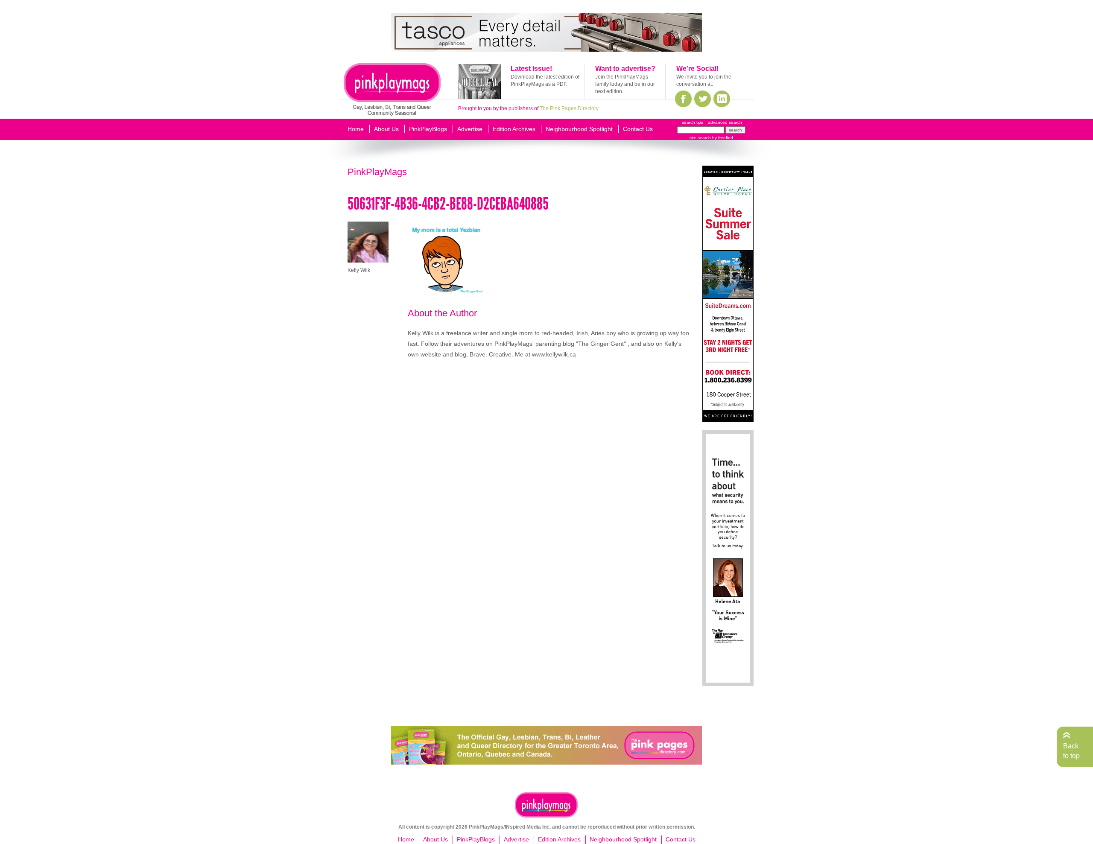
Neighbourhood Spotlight (579, 129)
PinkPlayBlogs (428, 129)
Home (356, 129)
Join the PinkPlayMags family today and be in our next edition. (625, 84)
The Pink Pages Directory (569, 108)
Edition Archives (514, 129)
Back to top (1071, 750)
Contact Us (638, 129)
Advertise (469, 129)
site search (700, 137)
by (722, 137)
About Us (386, 129)
